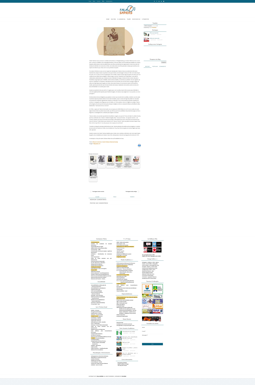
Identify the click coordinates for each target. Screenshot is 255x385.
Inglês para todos (126, 342)
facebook (132, 196)
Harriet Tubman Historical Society (110, 142)
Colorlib (124, 376)
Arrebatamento (109, 1)
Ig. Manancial (121, 19)
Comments (162, 66)
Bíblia (103, 1)
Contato (98, 1)
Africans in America (96, 142)
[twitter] (159, 1)
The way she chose (122, 365)
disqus (114, 196)
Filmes (129, 19)
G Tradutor (145, 19)
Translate (154, 27)
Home (90, 1)
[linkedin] (161, 1)
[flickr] (164, 1)
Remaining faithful (122, 362)
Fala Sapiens (100, 376)
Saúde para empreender (154, 38)
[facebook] (157, 1)
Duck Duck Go (136, 19)
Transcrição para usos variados (128, 331)
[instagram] (154, 1)
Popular (155, 66)
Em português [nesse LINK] (148, 254)
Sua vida (113, 19)
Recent (147, 66)
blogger (97, 196)
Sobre (94, 1)
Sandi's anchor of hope (123, 364)
